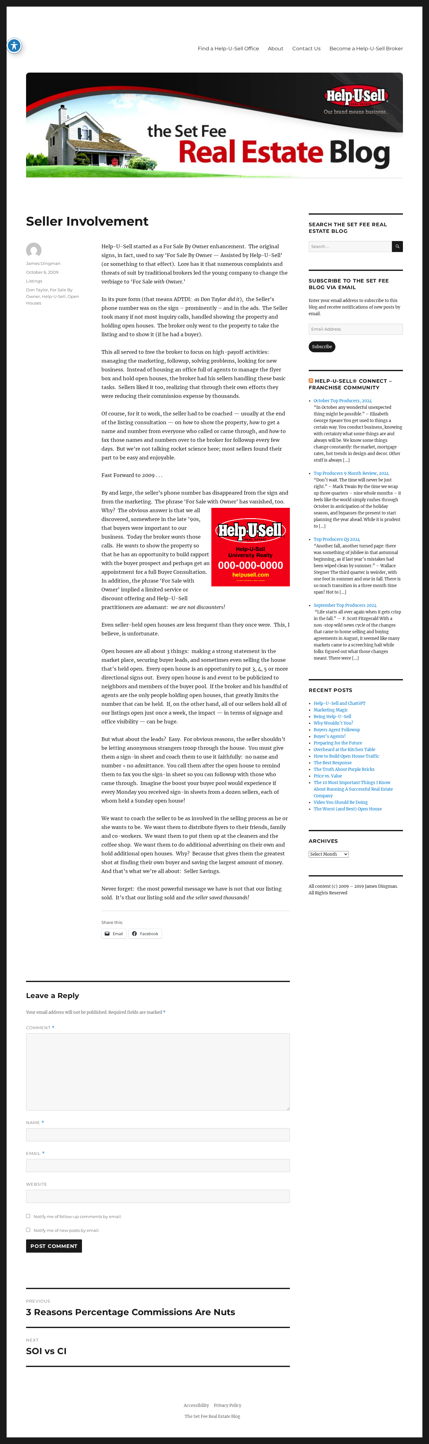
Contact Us (306, 49)
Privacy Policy (227, 1405)
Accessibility (196, 1405)
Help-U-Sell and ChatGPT (340, 703)
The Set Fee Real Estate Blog (212, 1416)
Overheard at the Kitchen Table (344, 749)
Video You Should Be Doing (341, 802)
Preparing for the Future (338, 743)
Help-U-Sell (54, 296)
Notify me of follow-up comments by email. (78, 1216)
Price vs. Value (328, 776)
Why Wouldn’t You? (333, 723)
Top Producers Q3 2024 (337, 539)
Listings (34, 280)
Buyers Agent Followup (337, 730)
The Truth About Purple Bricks (344, 769)
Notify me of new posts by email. (67, 1230)
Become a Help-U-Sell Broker (366, 49)
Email (35, 1153)
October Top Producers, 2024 (343, 401)
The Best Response (333, 763)
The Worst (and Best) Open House (348, 809)
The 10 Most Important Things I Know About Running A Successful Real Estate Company (353, 789)
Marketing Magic (331, 710)
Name (35, 1122)
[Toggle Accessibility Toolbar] (14, 45)
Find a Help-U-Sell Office (228, 49)
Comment (40, 1027)
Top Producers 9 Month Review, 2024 (351, 473)
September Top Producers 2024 (345, 605)
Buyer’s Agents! (330, 736)
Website (36, 1184)
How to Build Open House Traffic (346, 756)
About (276, 49)
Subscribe (322, 346)
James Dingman (43, 263)
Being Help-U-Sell (332, 716)
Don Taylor (37, 289)
